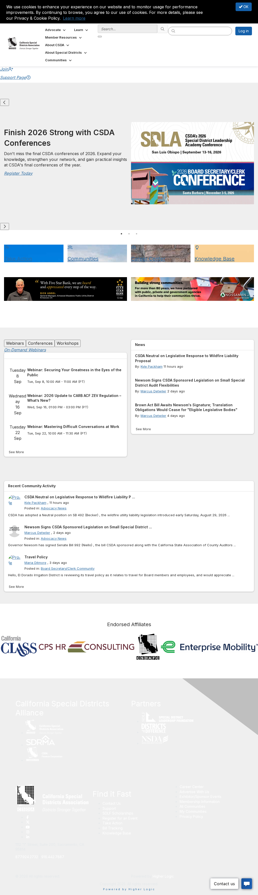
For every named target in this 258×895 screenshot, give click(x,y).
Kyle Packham (152, 366)
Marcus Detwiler (153, 391)
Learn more (74, 18)
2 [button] (129, 233)
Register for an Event (120, 818)
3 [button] (136, 233)
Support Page (13, 77)
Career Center (192, 787)
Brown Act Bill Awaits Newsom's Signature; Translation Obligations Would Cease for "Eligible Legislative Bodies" (186, 407)
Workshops (68, 343)
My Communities (193, 811)
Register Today (18, 173)
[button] (55, 30)
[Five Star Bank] (65, 289)
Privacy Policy (191, 816)
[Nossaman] (192, 289)
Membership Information (200, 801)
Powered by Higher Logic (129, 889)
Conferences (40, 343)
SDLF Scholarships (118, 813)
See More (16, 452)
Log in (244, 31)
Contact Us (112, 803)
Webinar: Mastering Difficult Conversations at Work (73, 426)
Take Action (112, 823)
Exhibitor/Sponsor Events (200, 796)
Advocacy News (54, 508)
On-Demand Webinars (25, 349)
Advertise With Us (194, 792)
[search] (162, 28)
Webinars (15, 343)
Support (109, 808)
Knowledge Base (117, 833)
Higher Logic (163, 876)
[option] (129, 164)
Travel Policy (36, 557)
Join (4, 69)
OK (245, 7)
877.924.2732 (26, 857)
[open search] (100, 36)
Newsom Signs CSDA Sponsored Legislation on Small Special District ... (88, 527)
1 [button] (121, 233)
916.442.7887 (52, 857)
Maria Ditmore (35, 563)
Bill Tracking (113, 828)
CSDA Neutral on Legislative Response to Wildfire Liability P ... (79, 497)
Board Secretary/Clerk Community (67, 568)
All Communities (192, 806)
